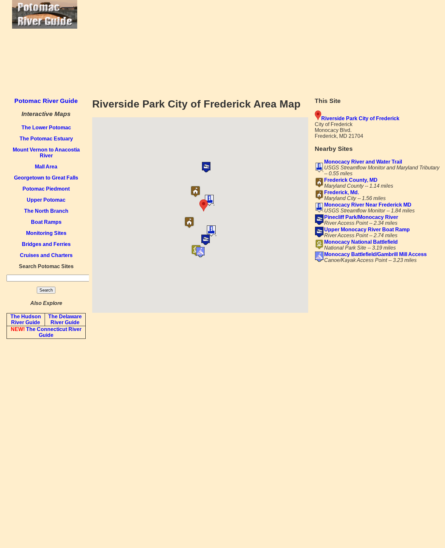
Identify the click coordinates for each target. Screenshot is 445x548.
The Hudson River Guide (25, 319)
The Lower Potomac (46, 127)
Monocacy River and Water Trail (363, 162)
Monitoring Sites (46, 233)
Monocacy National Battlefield (361, 242)
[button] (215, 205)
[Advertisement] (267, 45)
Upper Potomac (46, 200)
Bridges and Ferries (46, 244)
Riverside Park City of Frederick (360, 118)
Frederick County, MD (351, 180)
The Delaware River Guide (65, 319)
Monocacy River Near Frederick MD (367, 205)
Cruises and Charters (46, 255)
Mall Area (46, 166)
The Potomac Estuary (46, 138)
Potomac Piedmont (46, 189)
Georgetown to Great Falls (46, 177)
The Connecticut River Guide (46, 332)
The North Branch (46, 211)
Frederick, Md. (341, 192)
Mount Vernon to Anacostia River (46, 152)
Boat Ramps (46, 222)
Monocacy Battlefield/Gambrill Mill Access (375, 254)
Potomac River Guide (46, 100)
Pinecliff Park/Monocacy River (361, 217)
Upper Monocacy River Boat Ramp (367, 229)
